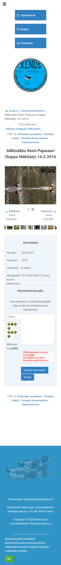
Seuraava (46, 211)
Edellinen (14, 211)
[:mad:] (12, 332)
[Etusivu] (30, 74)
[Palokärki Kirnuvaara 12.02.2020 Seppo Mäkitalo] (37, 227)
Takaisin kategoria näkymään (22, 128)
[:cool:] (12, 324)
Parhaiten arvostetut (29, 134)
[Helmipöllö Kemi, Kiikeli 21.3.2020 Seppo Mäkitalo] (23, 227)
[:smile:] (9, 324)
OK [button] (9, 559)
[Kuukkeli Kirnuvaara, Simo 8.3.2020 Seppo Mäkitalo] (30, 227)
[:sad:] (15, 332)
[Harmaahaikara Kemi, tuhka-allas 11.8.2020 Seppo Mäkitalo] (17, 227)
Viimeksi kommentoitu (34, 138)
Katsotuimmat (30, 142)
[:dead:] (9, 336)
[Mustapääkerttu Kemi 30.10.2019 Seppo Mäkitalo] (44, 227)
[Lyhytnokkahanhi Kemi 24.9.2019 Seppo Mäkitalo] (51, 227)
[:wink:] (9, 328)
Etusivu (13, 110)
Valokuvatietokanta (32, 110)
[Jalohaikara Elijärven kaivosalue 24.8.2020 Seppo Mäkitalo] (10, 227)
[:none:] (9, 332)
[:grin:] (15, 324)
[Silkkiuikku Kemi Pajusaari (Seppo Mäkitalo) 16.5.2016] (31, 203)
